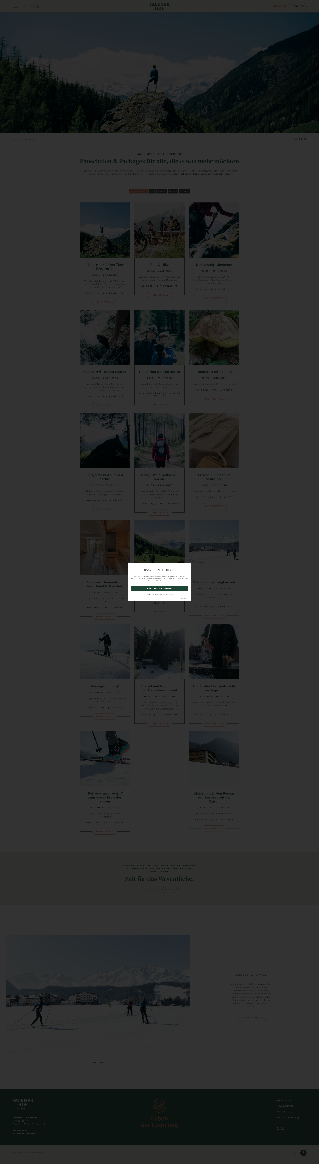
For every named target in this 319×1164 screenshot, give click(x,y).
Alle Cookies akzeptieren (159, 588)
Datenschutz (184, 598)
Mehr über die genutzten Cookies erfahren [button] (159, 594)
